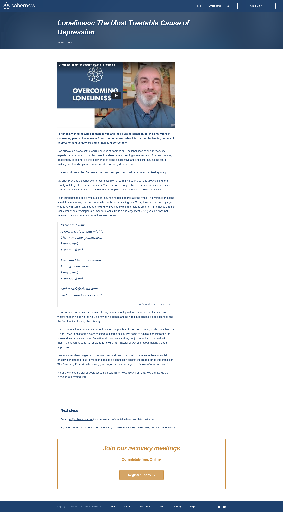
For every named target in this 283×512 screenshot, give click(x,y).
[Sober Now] (19, 5)
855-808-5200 (125, 427)
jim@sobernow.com (80, 419)
